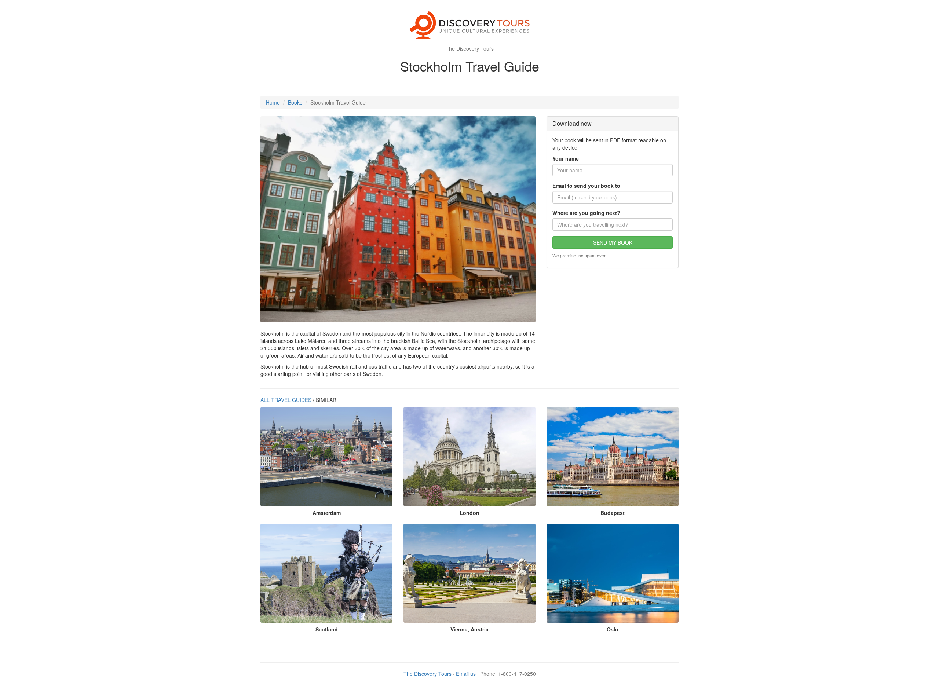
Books (295, 102)
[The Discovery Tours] (469, 25)
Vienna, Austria (469, 629)
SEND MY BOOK (612, 242)
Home (273, 102)
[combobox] (612, 224)
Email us (466, 673)
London (469, 512)
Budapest (612, 512)
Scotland (326, 629)
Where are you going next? (586, 212)
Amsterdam (327, 512)
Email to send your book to (586, 185)
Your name (565, 158)
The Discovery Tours (427, 673)
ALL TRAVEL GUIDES (285, 399)
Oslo (612, 629)
